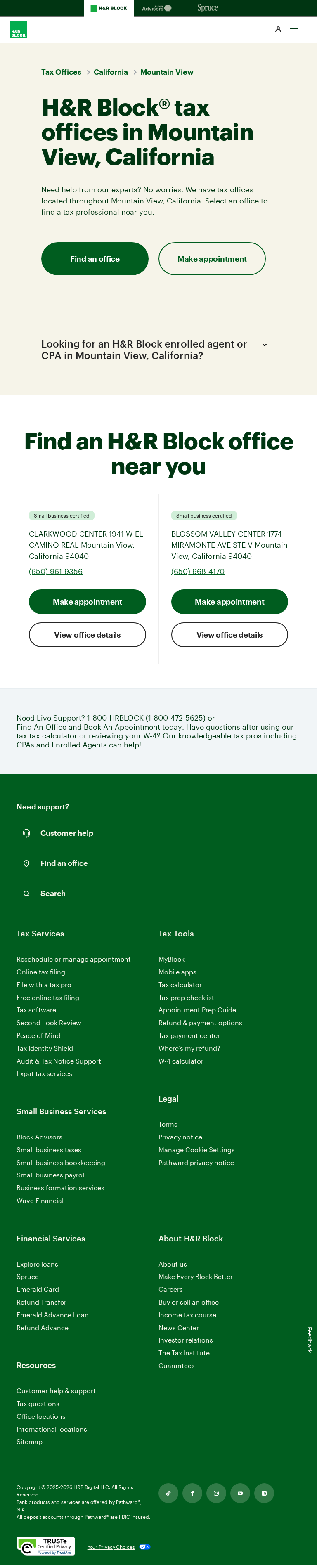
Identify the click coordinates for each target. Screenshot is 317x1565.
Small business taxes (49, 1150)
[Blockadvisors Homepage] (158, 8)
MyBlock (171, 959)
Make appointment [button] (212, 258)
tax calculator (53, 735)
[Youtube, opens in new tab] (240, 1493)
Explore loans (37, 1264)
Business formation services (60, 1187)
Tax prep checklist (186, 997)
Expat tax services (44, 1073)
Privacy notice (180, 1137)
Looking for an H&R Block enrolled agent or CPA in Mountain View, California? (144, 350)
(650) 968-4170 (198, 571)
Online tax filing (41, 972)
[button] (278, 29)
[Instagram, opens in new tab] (216, 1493)
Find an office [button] (95, 258)
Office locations (41, 1416)
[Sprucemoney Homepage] (208, 8)
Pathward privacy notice (196, 1162)
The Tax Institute (184, 1353)
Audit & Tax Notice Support (59, 1061)
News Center (178, 1327)
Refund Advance (43, 1327)
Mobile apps (177, 972)
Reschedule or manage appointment (74, 959)
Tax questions (38, 1403)
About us (172, 1264)
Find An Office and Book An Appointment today (99, 727)
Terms (167, 1124)
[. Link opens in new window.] (46, 1547)
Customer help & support (56, 1391)
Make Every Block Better (195, 1276)
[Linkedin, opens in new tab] (264, 1493)
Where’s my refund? (189, 1048)
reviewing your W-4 (123, 735)
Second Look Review (49, 1022)
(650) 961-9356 (56, 571)
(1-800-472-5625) (176, 718)
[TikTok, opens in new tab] (168, 1493)
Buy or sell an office (188, 1302)
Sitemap (30, 1441)
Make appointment (87, 601)
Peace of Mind (39, 1035)
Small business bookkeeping (61, 1162)
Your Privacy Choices (111, 1547)
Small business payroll (51, 1175)
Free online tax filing (48, 997)
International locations (52, 1429)
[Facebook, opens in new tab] (192, 1493)
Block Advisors (39, 1137)
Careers (170, 1289)
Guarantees (176, 1365)
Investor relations (185, 1340)
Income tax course (187, 1315)
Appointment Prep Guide (197, 1010)
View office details (87, 634)
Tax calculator (180, 984)
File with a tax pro (44, 984)
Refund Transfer (41, 1302)
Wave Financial (40, 1200)
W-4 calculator (180, 1061)
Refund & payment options (200, 1022)
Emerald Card (38, 1289)
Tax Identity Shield (45, 1048)
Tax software (36, 1010)
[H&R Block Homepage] (109, 8)
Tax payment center (189, 1035)
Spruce (28, 1276)
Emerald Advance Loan (53, 1315)
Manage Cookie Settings (196, 1150)
